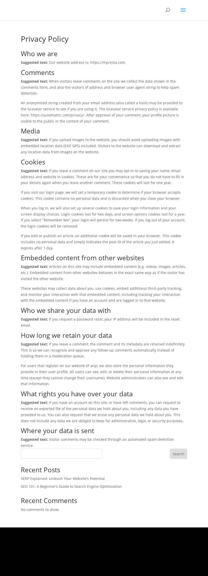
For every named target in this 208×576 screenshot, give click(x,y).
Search (178, 453)
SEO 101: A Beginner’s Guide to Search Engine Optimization (71, 486)
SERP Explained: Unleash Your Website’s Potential (63, 478)
